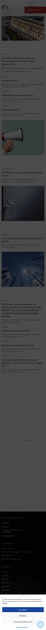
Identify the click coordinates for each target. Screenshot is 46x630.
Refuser (23, 616)
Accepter (23, 610)
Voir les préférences (23, 622)
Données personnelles (22, 627)
